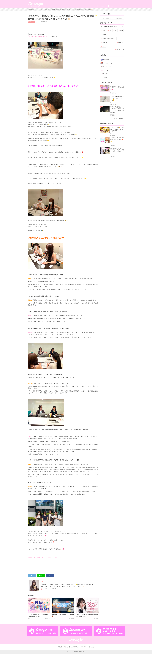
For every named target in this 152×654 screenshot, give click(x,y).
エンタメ (105, 73)
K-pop (103, 46)
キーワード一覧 (120, 49)
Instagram (120, 42)
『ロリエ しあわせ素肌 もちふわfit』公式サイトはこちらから (44, 557)
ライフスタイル (41, 9)
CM (110, 30)
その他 (105, 77)
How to (112, 42)
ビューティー (107, 66)
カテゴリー (84, 6)
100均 (103, 30)
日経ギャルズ (107, 59)
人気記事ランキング (92, 6)
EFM (121, 30)
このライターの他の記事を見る (50, 589)
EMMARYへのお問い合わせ (87, 647)
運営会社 (60, 647)
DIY (116, 30)
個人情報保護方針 (74, 647)
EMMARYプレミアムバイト (109, 38)
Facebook (104, 42)
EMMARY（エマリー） (33, 9)
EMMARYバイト (106, 34)
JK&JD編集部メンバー (103, 6)
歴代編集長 (111, 6)
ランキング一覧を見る (119, 118)
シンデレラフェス (108, 70)
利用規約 (66, 647)
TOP (123, 6)
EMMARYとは (118, 6)
